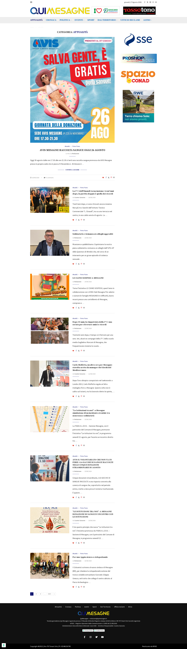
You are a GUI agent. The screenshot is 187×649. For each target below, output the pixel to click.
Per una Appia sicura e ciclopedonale (90, 557)
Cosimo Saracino (79, 197)
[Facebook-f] (84, 637)
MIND (155, 646)
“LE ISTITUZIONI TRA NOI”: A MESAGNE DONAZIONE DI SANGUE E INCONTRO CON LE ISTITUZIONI (93, 514)
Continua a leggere (72, 170)
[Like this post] (103, 178)
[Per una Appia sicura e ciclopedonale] (49, 566)
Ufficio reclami (130, 20)
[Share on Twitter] (108, 178)
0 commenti (49, 178)
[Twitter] (147, 2)
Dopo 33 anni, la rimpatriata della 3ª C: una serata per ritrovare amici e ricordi (92, 323)
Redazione (75, 154)
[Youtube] (153, 2)
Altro (146, 20)
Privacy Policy (89, 630)
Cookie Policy (100, 630)
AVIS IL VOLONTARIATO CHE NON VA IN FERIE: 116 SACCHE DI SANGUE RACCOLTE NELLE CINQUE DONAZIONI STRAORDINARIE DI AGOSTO (93, 463)
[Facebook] (145, 2)
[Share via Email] (114, 178)
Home (32, 27)
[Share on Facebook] (106, 178)
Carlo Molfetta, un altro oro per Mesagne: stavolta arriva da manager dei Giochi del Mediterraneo (92, 367)
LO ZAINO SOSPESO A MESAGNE (88, 278)
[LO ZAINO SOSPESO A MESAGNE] (49, 287)
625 (49, 594)
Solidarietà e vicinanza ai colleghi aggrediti (93, 234)
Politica (65, 20)
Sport (90, 20)
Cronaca (51, 20)
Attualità (36, 20)
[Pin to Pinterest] (111, 178)
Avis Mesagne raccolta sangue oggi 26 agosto (72, 150)
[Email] (156, 2)
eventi (79, 20)
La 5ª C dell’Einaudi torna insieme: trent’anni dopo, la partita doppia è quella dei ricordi (93, 192)
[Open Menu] (31, 2)
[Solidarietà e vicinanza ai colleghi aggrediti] (49, 243)
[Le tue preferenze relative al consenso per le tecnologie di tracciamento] (4, 645)
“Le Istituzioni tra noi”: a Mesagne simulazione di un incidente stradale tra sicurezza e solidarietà (91, 413)
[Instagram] (150, 2)
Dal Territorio (107, 20)
